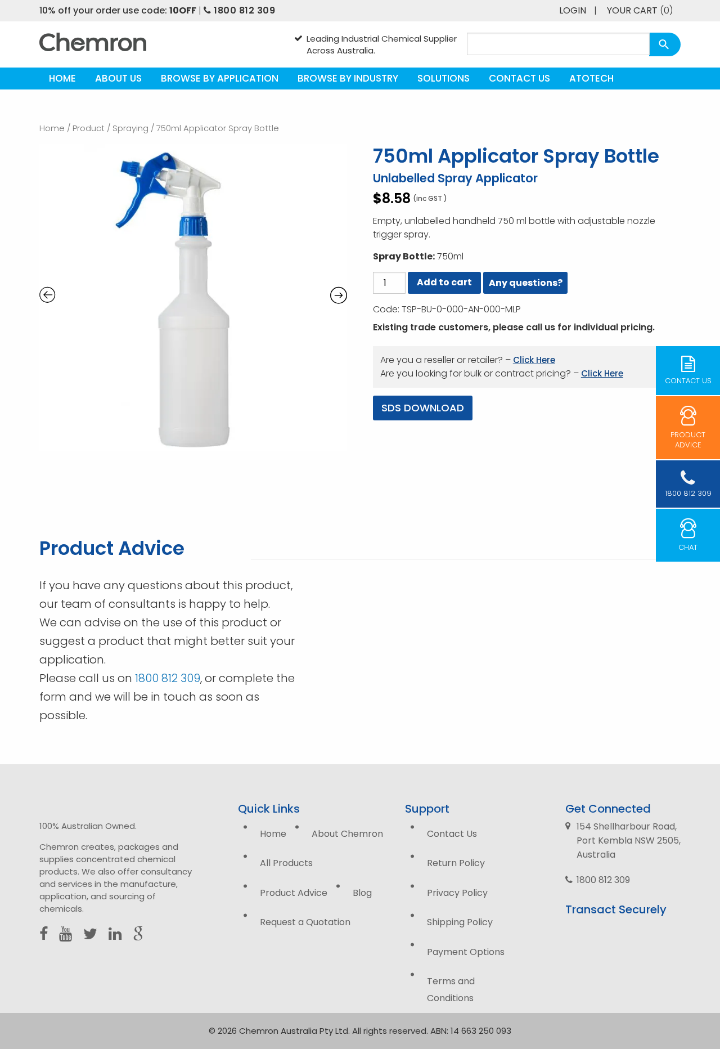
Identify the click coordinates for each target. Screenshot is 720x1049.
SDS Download (422, 408)
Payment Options (466, 951)
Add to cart (444, 282)
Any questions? (525, 282)
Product (89, 128)
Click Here (534, 360)
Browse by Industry (348, 78)
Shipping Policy (460, 922)
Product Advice (293, 892)
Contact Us (519, 78)
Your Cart (640, 10)
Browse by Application (219, 78)
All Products (286, 863)
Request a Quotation (305, 922)
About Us (118, 78)
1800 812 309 (243, 10)
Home (62, 78)
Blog (362, 892)
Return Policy (456, 863)
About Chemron (347, 833)
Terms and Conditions (451, 990)
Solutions (443, 78)
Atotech (591, 78)
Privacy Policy (457, 892)
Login (572, 10)
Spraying (130, 128)
